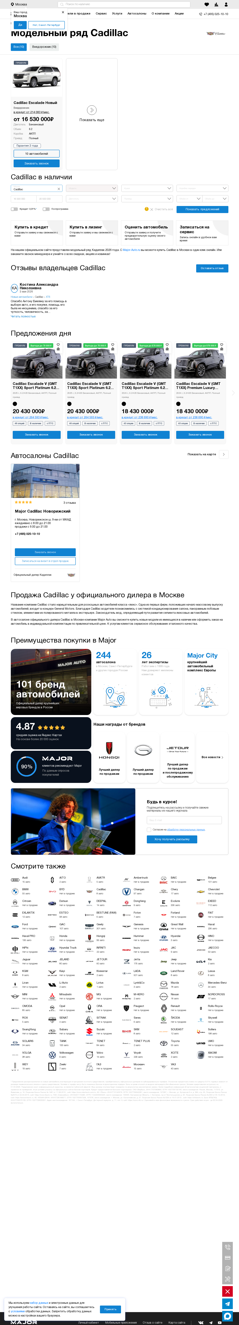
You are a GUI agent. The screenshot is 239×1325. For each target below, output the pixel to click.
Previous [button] (6, 390)
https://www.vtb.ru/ (135, 1100)
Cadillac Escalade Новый (35, 103)
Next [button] (233, 392)
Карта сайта (176, 1323)
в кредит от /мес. (32, 112)
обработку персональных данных (186, 830)
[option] (40, 301)
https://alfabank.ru (195, 1098)
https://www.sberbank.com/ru (84, 1092)
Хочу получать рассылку (172, 839)
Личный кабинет (88, 1323)
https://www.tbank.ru (43, 1095)
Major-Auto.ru (131, 250)
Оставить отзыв (212, 268)
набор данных (39, 1303)
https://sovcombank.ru (24, 1098)
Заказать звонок (36, 163)
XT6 (48, 297)
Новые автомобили (21, 297)
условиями (18, 1311)
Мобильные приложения (121, 1323)
